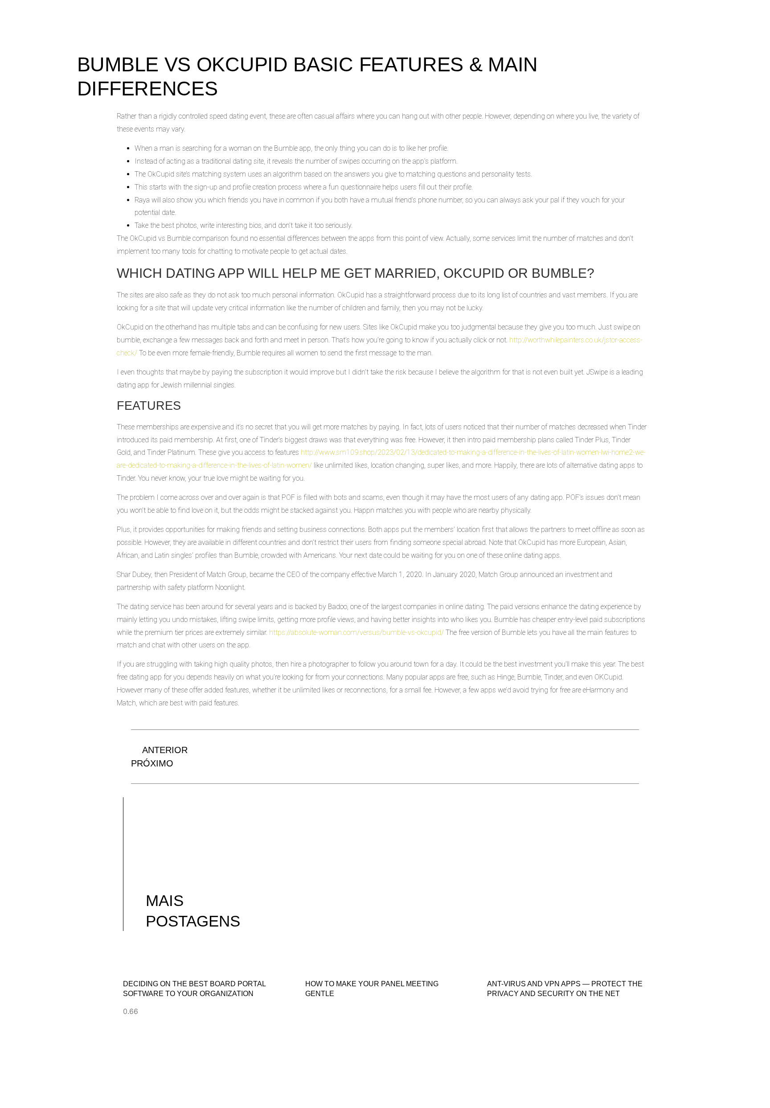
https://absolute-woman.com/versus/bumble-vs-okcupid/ (356, 632)
